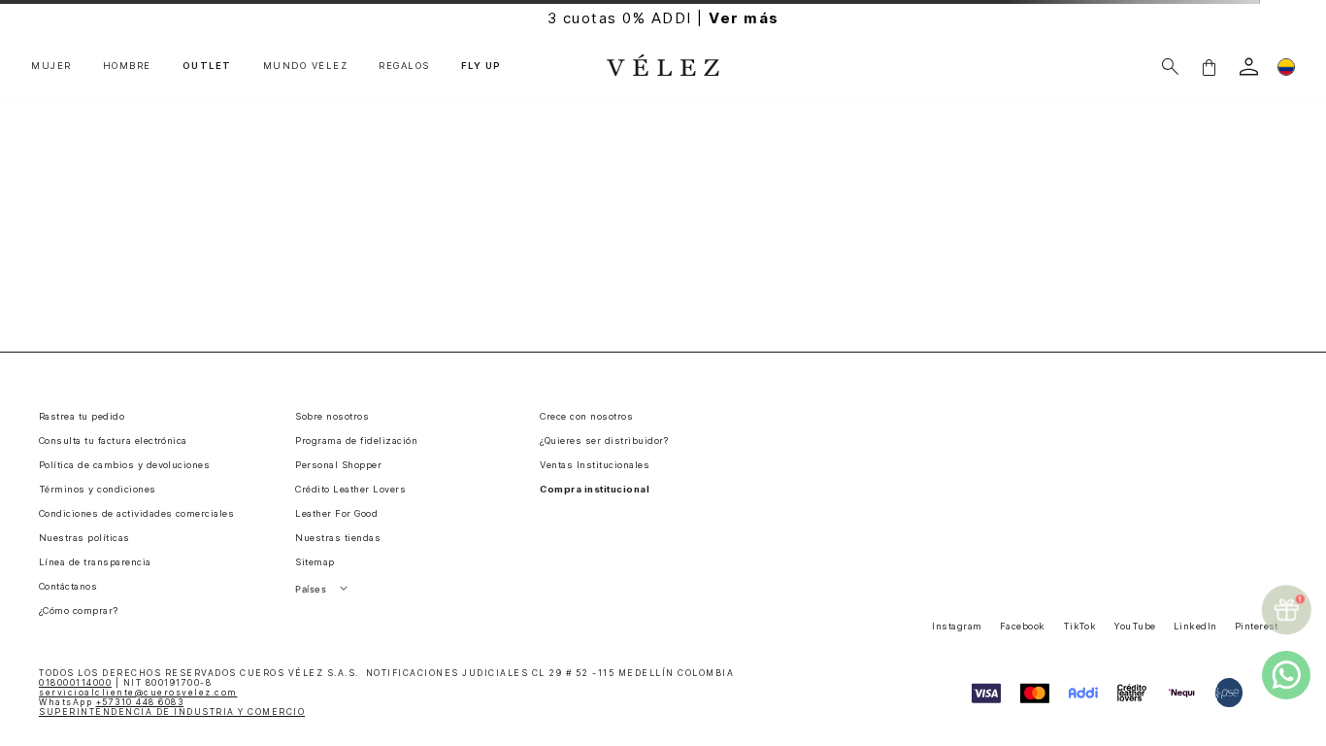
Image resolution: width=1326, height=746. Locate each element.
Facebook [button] (1022, 626)
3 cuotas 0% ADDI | (663, 18)
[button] (1208, 67)
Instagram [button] (956, 626)
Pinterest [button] (1256, 626)
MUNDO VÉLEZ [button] (305, 66)
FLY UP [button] (481, 66)
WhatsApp (111, 702)
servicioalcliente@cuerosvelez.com (138, 692)
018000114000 (75, 683)
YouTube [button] (1134, 626)
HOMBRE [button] (127, 66)
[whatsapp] (1286, 675)
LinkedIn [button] (1195, 626)
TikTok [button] (1080, 626)
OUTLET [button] (207, 66)
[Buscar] (1170, 66)
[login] (1249, 66)
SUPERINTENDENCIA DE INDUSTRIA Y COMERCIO (172, 712)
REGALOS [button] (404, 66)
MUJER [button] (51, 66)
